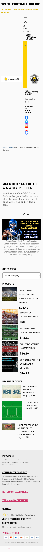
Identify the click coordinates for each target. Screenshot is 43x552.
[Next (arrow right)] (7, 551)
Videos (11, 147)
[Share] (11, 548)
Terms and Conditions (15, 500)
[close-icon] (25, 23)
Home (5, 147)
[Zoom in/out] (2, 548)
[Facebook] (20, 214)
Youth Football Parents (16, 519)
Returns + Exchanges (15, 491)
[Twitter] (24, 214)
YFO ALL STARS (10, 533)
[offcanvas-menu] (25, 18)
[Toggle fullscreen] (7, 548)
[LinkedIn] (28, 214)
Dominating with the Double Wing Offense (30, 364)
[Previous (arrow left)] (2, 551)
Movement (8, 455)
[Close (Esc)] (16, 548)
